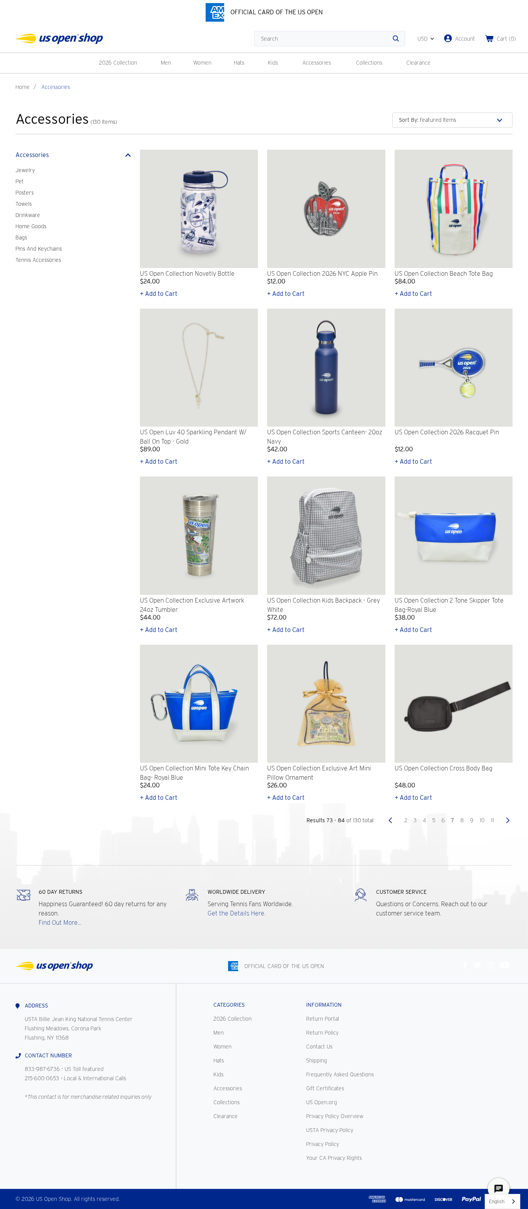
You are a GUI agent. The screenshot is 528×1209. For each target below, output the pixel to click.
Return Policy (322, 1033)
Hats (239, 63)
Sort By (408, 120)
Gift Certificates (325, 1088)
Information (324, 1005)
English (496, 1201)
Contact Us (319, 1046)
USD (422, 39)
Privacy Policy (322, 1144)
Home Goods (30, 226)
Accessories (316, 63)
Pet (19, 181)
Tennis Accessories (38, 260)
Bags (21, 237)
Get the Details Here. (237, 913)
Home (22, 87)
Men (166, 63)
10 (482, 820)
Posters (24, 193)
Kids (273, 63)
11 (492, 820)
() (506, 39)
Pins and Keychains (38, 249)
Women (202, 63)
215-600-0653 (42, 1078)
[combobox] (502, 1201)
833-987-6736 (42, 1069)
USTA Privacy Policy (329, 1130)
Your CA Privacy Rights (334, 1158)
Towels (23, 204)
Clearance (418, 63)
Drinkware (27, 215)
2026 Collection (118, 63)
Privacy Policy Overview (334, 1116)
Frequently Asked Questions (340, 1074)
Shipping (316, 1060)
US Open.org (321, 1102)
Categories (229, 1005)
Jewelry (25, 170)
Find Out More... (60, 922)
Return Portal (322, 1019)
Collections (369, 63)
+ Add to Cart (158, 293)
